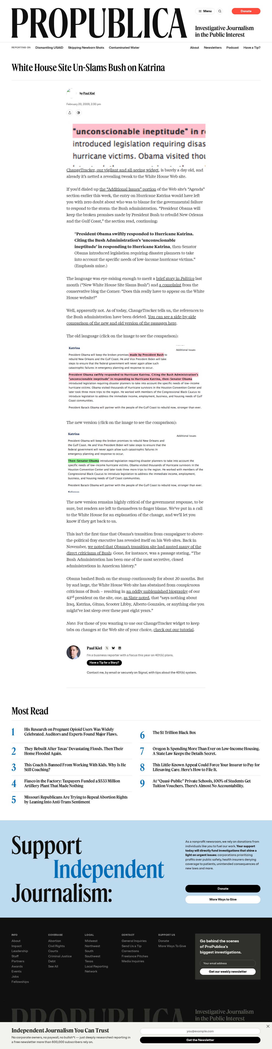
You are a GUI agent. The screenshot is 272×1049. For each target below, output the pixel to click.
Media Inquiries (133, 961)
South (89, 951)
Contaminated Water (124, 48)
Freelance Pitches (135, 956)
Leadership (20, 951)
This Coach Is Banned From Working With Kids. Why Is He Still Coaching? (75, 767)
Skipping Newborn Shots (86, 48)
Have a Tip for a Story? (104, 662)
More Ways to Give (223, 899)
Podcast (232, 48)
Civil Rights (56, 946)
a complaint (170, 284)
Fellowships (20, 982)
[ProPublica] (99, 23)
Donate (246, 11)
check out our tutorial (174, 629)
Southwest (92, 956)
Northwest (92, 946)
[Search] (220, 11)
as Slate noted (136, 597)
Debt (52, 961)
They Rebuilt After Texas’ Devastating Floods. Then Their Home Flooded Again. (73, 751)
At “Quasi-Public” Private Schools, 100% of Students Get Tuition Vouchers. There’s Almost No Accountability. (202, 783)
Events (17, 971)
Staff (15, 956)
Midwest (91, 941)
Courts (53, 951)
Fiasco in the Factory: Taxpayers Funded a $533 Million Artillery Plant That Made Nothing (72, 783)
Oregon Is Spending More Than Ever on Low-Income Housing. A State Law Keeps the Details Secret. (206, 751)
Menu (207, 11)
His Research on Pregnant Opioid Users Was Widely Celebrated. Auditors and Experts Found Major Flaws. (71, 732)
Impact (17, 946)
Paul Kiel (89, 93)
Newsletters (213, 48)
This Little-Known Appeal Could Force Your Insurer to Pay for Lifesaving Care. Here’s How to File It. (206, 767)
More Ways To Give (172, 946)
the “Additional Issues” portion (128, 189)
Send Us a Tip (132, 946)
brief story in (175, 278)
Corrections (130, 951)
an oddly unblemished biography (157, 591)
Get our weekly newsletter (228, 972)
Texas (89, 961)
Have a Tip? (252, 48)
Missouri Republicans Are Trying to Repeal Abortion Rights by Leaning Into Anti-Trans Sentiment (76, 799)
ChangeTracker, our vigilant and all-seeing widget (113, 169)
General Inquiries (134, 941)
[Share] (70, 112)
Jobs (15, 977)
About (194, 48)
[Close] (268, 1026)
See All (53, 966)
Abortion (54, 941)
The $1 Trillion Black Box (174, 732)
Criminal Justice (60, 956)
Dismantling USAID (49, 48)
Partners (18, 961)
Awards (17, 966)
